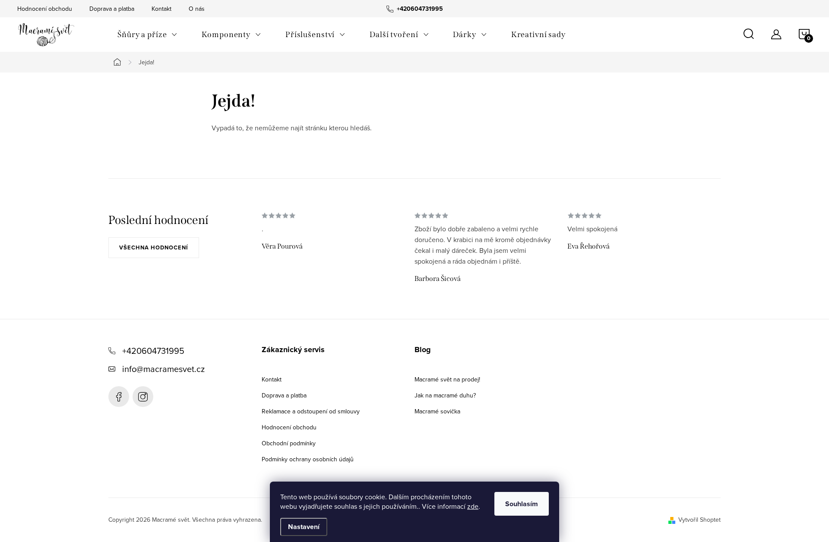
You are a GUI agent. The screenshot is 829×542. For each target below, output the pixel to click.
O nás (197, 8)
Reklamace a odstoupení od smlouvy (311, 411)
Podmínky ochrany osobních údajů (308, 459)
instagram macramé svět (143, 396)
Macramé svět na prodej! (447, 379)
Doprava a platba (111, 8)
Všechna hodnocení (153, 247)
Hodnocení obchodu (44, 8)
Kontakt (161, 8)
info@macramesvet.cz (163, 368)
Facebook (118, 396)
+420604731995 (153, 350)
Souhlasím (521, 504)
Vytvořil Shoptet (699, 519)
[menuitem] (147, 34)
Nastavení (304, 527)
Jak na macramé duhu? (445, 395)
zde (472, 506)
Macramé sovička (437, 411)
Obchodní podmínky (289, 443)
